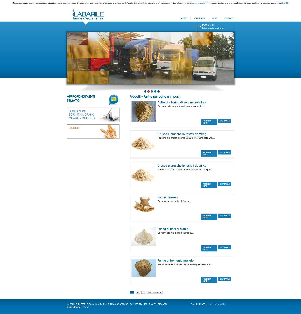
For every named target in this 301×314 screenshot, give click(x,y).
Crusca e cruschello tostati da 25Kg (182, 166)
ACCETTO (284, 3)
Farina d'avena (168, 197)
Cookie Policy (73, 307)
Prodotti (135, 97)
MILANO (74, 118)
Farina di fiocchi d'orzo (173, 229)
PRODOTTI (208, 25)
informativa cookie (198, 3)
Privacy (85, 307)
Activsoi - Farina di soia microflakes (182, 102)
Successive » (154, 292)
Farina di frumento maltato (176, 260)
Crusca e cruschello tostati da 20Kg (182, 134)
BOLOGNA (89, 118)
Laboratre (221, 304)
